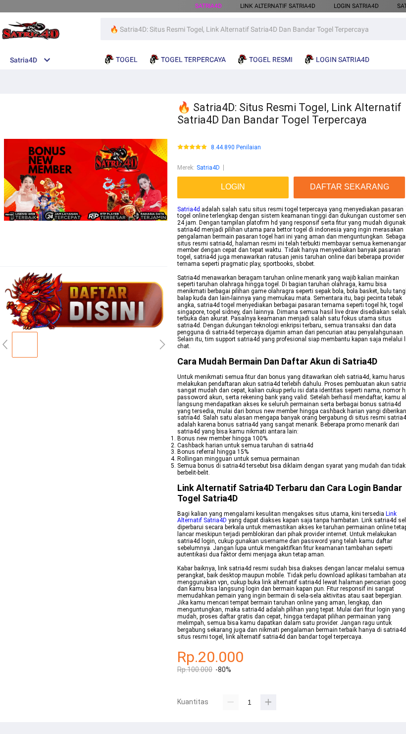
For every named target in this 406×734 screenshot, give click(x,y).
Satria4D (208, 167)
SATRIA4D (208, 5)
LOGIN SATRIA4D (356, 5)
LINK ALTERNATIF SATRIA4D (277, 5)
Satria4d (188, 209)
